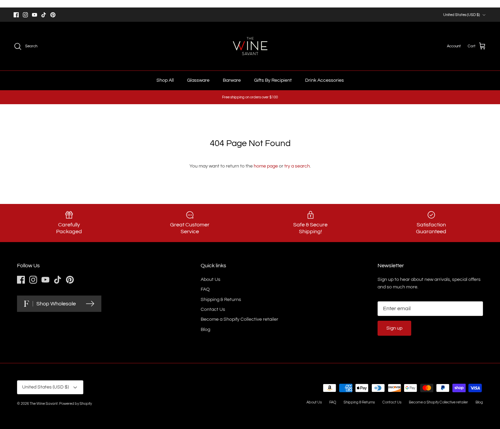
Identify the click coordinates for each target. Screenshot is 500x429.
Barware (232, 80)
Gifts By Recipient (273, 80)
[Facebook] (16, 14)
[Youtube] (34, 14)
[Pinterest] (52, 14)
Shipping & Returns (221, 299)
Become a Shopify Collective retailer (239, 319)
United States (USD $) (461, 15)
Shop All (165, 80)
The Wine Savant (44, 404)
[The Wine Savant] (250, 46)
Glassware (198, 80)
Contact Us (213, 309)
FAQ (205, 289)
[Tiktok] (43, 14)
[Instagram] (25, 14)
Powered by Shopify (75, 404)
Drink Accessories (324, 80)
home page (266, 166)
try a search (297, 166)
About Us (210, 279)
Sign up (394, 328)
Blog (205, 329)
